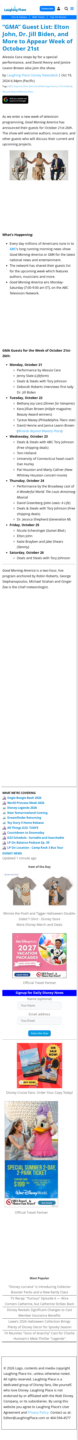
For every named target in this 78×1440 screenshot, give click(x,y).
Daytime (18, 86)
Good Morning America (46, 86)
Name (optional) (39, 999)
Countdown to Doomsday (25, 833)
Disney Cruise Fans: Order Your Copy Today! (39, 1092)
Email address (39, 1014)
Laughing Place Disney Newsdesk (32, 75)
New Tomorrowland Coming (27, 813)
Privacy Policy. (39, 1412)
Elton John (28, 86)
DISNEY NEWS (12, 853)
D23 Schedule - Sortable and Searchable (35, 838)
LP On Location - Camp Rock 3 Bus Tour (35, 848)
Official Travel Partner (39, 983)
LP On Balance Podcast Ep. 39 (28, 843)
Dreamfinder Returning (24, 818)
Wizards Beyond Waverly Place (17, 91)
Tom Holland (65, 86)
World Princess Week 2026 (25, 803)
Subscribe (47, 8)
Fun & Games (19, 17)
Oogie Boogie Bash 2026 (24, 798)
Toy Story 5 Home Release (25, 823)
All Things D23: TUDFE (22, 828)
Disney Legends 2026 (22, 808)
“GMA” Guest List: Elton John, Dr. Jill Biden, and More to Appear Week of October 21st (37, 37)
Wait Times (38, 17)
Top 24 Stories (58, 17)
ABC (10, 86)
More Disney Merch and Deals (39, 924)
